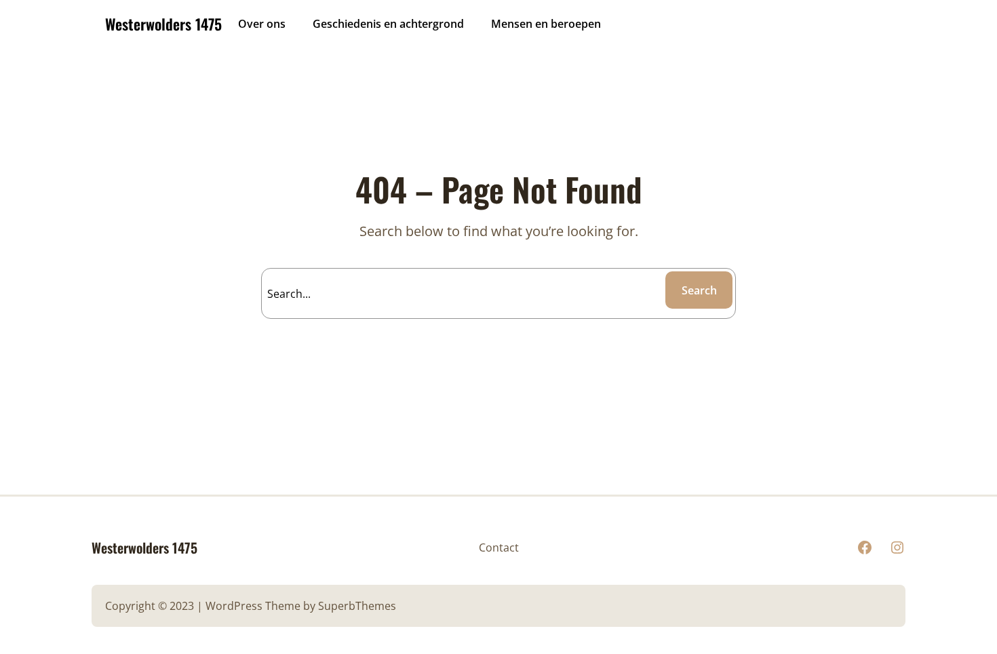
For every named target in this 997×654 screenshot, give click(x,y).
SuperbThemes (357, 605)
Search (699, 290)
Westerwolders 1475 (163, 24)
